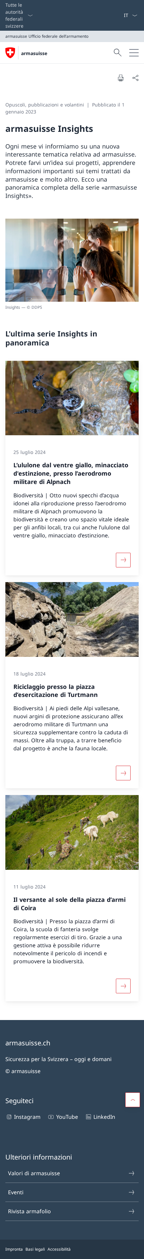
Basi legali (35, 1249)
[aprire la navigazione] (134, 52)
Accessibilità (59, 1249)
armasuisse (34, 53)
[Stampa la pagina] (120, 77)
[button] (132, 1099)
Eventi (15, 1192)
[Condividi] (135, 77)
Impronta (14, 1249)
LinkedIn (104, 1116)
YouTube (67, 1116)
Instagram (27, 1116)
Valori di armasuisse (34, 1173)
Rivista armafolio (29, 1211)
